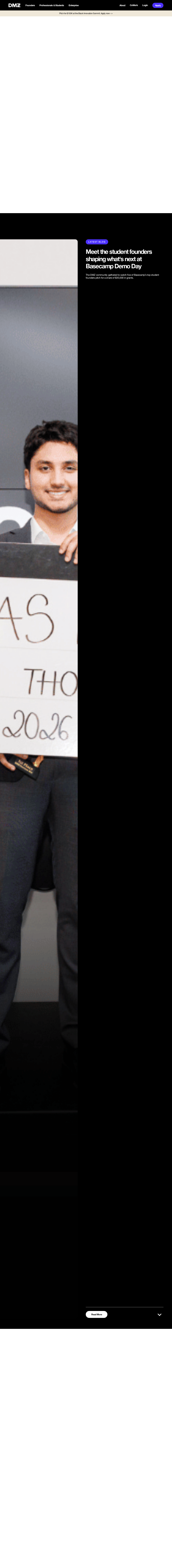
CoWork (134, 5)
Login (145, 5)
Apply (158, 5)
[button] (30, 5)
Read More (96, 1314)
